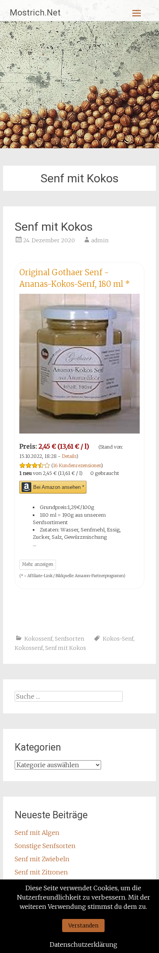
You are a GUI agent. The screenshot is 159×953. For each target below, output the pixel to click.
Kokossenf (38, 638)
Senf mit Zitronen (41, 872)
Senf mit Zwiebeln (42, 859)
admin (99, 240)
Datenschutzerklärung (83, 944)
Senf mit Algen (37, 832)
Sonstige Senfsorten (45, 846)
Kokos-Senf (118, 638)
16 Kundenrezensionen (77, 465)
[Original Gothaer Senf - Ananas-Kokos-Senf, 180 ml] (79, 431)
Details (69, 456)
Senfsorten (69, 638)
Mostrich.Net (35, 12)
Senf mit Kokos (54, 226)
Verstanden (83, 925)
